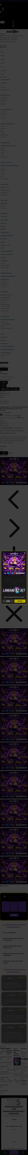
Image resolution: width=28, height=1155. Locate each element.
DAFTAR (20, 601)
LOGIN (8, 601)
